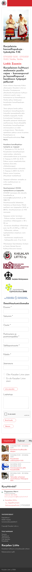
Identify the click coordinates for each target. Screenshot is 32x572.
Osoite (7, 325)
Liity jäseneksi (9, 389)
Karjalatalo (5, 541)
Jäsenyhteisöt (6, 537)
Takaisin (7, 426)
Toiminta (4, 534)
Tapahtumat (5, 536)
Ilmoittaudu (9, 420)
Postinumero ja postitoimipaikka (11, 335)
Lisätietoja (8, 395)
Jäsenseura (8, 363)
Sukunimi (8, 316)
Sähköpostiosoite (11, 346)
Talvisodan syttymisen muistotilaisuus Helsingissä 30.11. (19, 478)
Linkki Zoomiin (12, 64)
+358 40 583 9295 (10, 495)
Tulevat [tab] (21, 441)
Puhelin (7, 355)
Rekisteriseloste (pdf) (8, 552)
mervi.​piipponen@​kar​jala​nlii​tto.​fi (16, 497)
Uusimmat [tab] (8, 441)
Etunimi (7, 307)
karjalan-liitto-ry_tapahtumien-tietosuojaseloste (12, 502)
